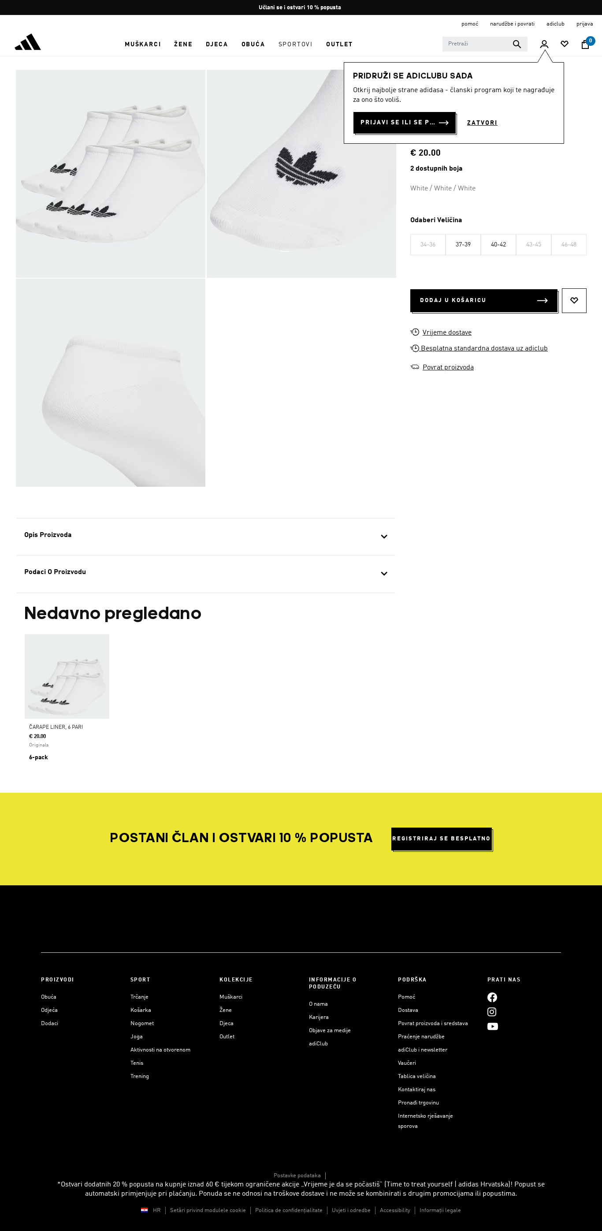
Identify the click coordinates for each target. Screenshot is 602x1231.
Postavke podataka (297, 1176)
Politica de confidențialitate (289, 1210)
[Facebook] (492, 997)
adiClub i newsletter (422, 1050)
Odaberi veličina (436, 220)
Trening (139, 1076)
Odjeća (49, 1010)
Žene (225, 1010)
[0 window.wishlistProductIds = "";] (564, 45)
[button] (142, 44)
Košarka (140, 1010)
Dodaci (49, 1023)
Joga (136, 1037)
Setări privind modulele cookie (208, 1210)
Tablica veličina (417, 1076)
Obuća (48, 997)
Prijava (584, 24)
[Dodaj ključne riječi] (517, 44)
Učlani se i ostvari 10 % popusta (300, 8)
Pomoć (406, 997)
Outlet (226, 1037)
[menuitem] (142, 44)
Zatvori (482, 123)
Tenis (136, 1063)
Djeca (226, 1023)
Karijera (319, 1017)
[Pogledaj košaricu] (585, 44)
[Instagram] (491, 1012)
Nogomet (142, 1023)
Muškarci (230, 997)
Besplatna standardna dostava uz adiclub (483, 348)
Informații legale (440, 1210)
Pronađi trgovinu (418, 1103)
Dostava (408, 1010)
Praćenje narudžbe (421, 1037)
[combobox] (485, 44)
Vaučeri (407, 1063)
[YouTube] (492, 1026)
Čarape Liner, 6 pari (56, 727)
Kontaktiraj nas (416, 1090)
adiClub (318, 1044)
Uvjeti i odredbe (351, 1210)
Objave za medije (330, 1030)
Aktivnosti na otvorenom (160, 1050)
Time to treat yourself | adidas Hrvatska (447, 1184)
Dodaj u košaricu (453, 300)
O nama (318, 1004)
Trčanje (139, 997)
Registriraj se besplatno (441, 839)
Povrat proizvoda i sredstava (433, 1023)
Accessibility (395, 1210)
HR (157, 1210)
